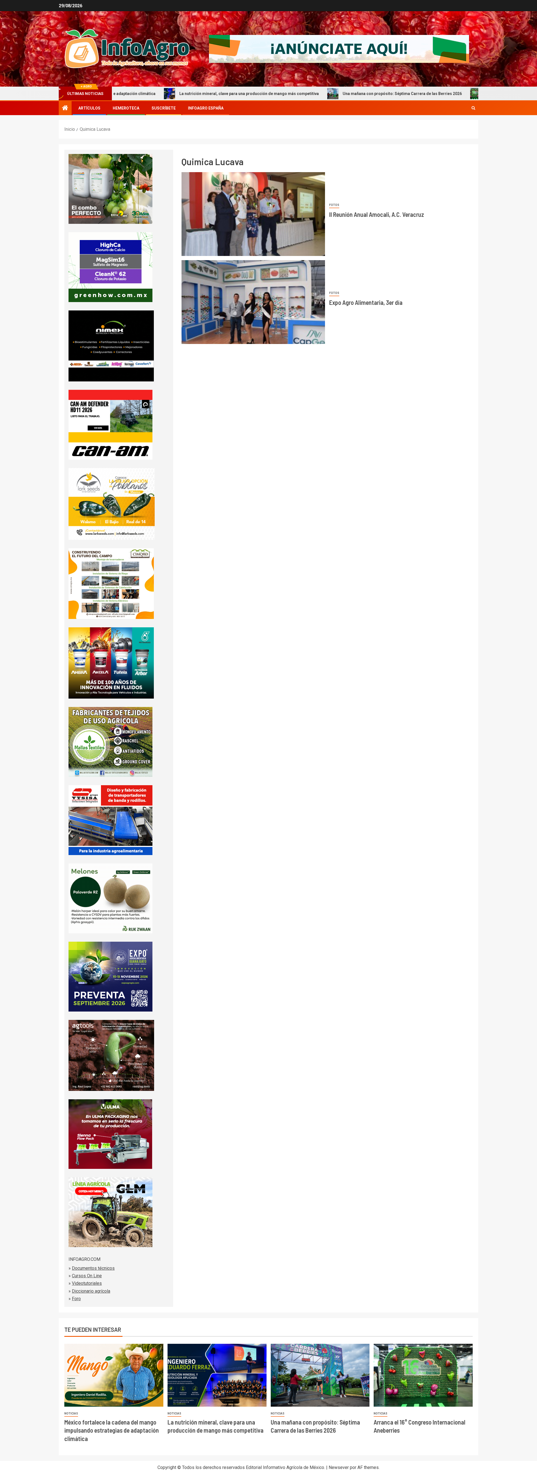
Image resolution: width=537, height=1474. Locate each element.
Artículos (89, 108)
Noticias (71, 1413)
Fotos (334, 204)
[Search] (473, 108)
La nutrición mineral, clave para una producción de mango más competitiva (179, 93)
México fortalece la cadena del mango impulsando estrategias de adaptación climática (111, 1430)
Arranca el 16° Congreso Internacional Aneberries (461, 93)
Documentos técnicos (93, 1268)
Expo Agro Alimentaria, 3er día (365, 302)
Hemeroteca (126, 108)
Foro (76, 1298)
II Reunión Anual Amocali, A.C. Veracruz (376, 214)
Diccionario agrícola (91, 1291)
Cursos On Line (87, 1275)
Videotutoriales (87, 1283)
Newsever (339, 1467)
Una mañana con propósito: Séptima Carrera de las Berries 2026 (332, 93)
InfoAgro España (205, 108)
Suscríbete (164, 108)
